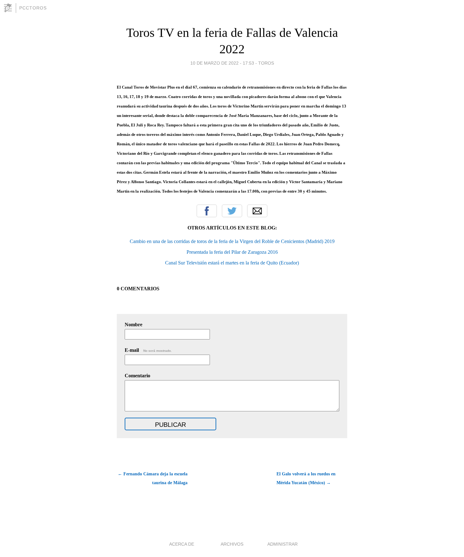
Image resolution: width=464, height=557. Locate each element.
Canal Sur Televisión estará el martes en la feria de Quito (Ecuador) (232, 262)
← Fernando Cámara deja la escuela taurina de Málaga (152, 478)
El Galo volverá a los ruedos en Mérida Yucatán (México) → (306, 478)
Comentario (137, 375)
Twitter (232, 211)
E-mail (148, 350)
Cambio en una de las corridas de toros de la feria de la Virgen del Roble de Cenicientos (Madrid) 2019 (232, 241)
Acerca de (181, 544)
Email (257, 211)
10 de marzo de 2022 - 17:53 (222, 63)
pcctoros (33, 7)
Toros (266, 63)
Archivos (232, 544)
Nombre (133, 324)
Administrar (282, 544)
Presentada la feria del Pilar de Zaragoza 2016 (232, 252)
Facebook (207, 211)
